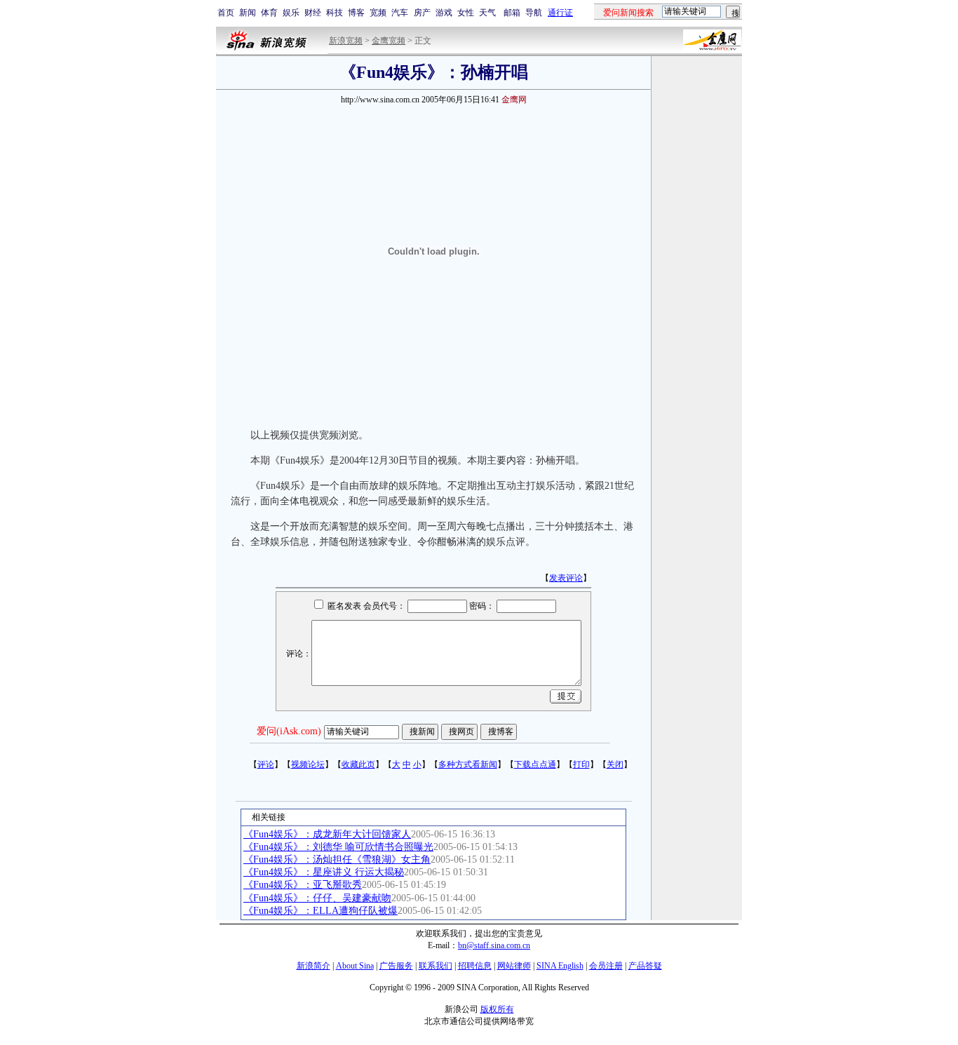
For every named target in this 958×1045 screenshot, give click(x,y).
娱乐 (291, 13)
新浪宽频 (346, 41)
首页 (225, 13)
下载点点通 (535, 764)
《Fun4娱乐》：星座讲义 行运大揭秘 (323, 872)
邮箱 (512, 13)
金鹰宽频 (388, 41)
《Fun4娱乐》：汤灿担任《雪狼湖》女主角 (337, 859)
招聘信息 (475, 966)
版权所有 (497, 1009)
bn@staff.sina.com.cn (494, 945)
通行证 (560, 13)
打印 (581, 764)
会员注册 (606, 966)
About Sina (355, 966)
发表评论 (566, 578)
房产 (422, 13)
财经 (312, 13)
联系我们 (435, 966)
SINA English (560, 966)
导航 (533, 13)
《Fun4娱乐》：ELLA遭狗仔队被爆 (320, 910)
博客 (356, 13)
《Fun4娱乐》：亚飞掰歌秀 (302, 884)
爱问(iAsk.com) (289, 731)
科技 (334, 13)
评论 (265, 764)
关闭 (615, 764)
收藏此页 (358, 764)
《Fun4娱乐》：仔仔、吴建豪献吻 (317, 898)
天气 (487, 13)
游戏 (444, 13)
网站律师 (514, 966)
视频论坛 (308, 764)
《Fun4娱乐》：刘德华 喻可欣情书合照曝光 (338, 847)
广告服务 (396, 966)
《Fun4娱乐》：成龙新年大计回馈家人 (327, 834)
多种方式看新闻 (467, 764)
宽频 (378, 13)
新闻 (247, 13)
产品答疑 (645, 966)
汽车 (399, 13)
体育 (269, 13)
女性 (465, 13)
